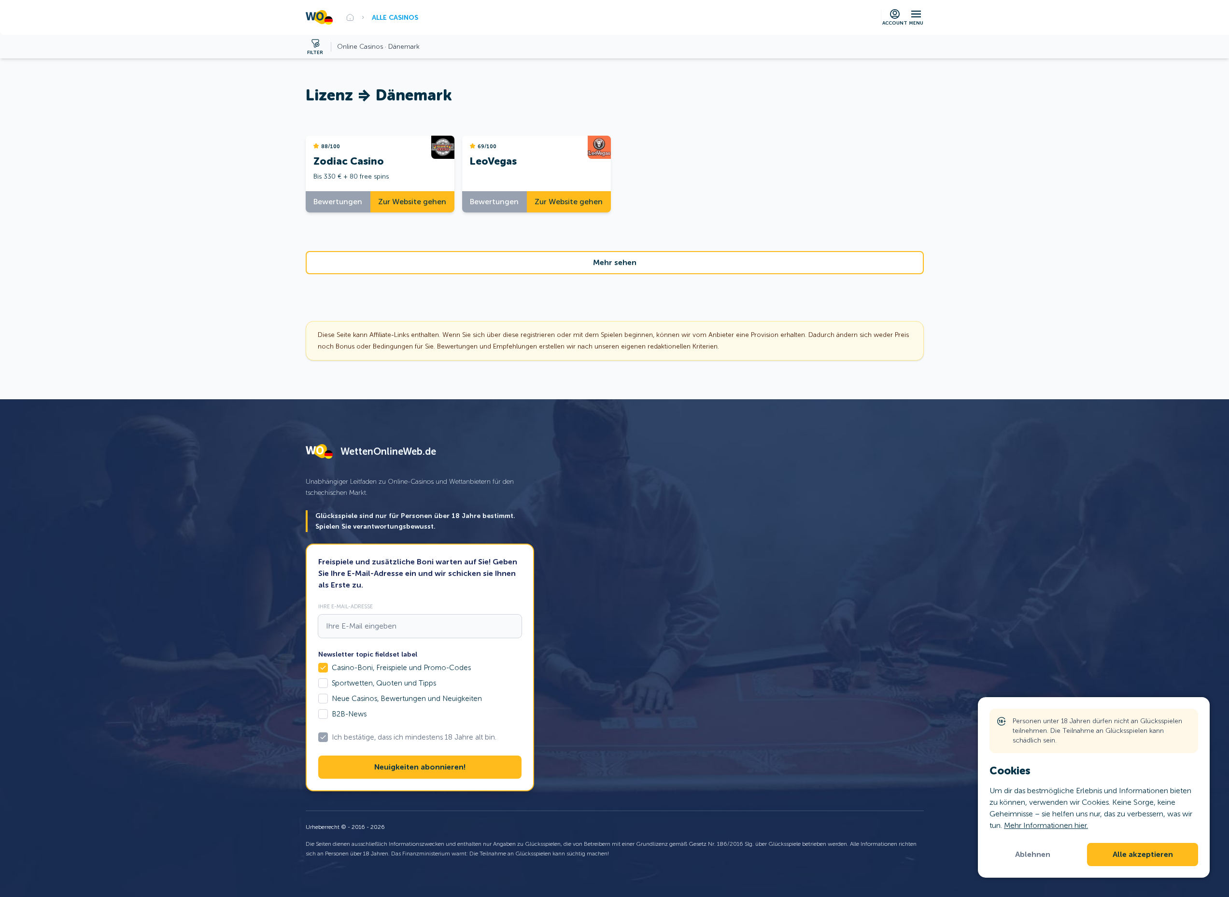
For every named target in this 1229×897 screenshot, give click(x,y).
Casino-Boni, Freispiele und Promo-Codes (401, 668)
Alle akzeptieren (1143, 854)
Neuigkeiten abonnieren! (420, 767)
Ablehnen (1032, 854)
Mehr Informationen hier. (1046, 825)
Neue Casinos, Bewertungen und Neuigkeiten (407, 698)
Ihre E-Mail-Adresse (345, 606)
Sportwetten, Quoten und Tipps (384, 683)
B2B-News (349, 714)
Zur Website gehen (412, 201)
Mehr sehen (614, 262)
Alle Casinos (395, 17)
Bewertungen (337, 201)
